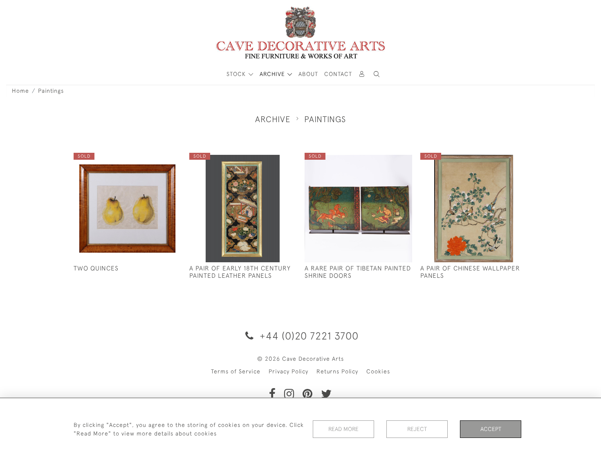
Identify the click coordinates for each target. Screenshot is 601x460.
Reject (417, 429)
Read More (343, 429)
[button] (376, 74)
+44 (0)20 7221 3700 (308, 336)
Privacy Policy (288, 371)
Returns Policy (337, 371)
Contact (338, 74)
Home (20, 90)
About (308, 74)
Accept (490, 429)
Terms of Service (235, 371)
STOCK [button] (237, 74)
